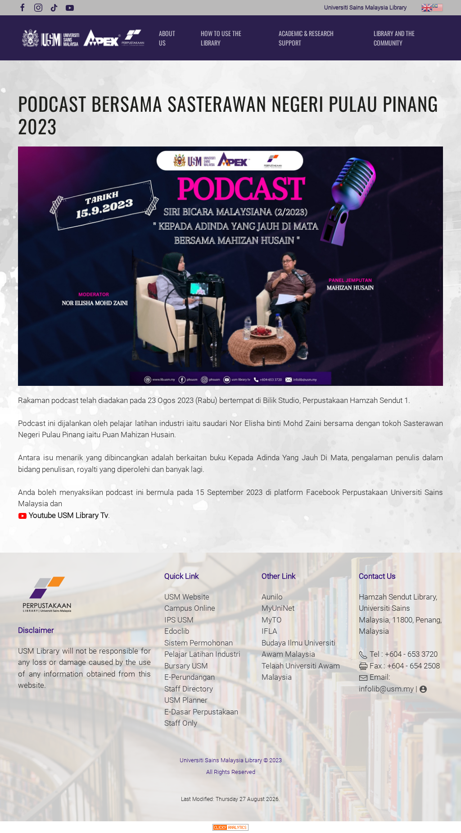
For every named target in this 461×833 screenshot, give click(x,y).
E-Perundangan (189, 677)
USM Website (186, 596)
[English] (426, 7)
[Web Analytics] (230, 826)
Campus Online (189, 608)
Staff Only (180, 723)
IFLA (269, 631)
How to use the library (221, 37)
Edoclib (176, 631)
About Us (167, 37)
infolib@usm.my (386, 688)
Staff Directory (188, 688)
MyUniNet (278, 608)
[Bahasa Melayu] (437, 7)
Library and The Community (394, 37)
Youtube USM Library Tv (67, 515)
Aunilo (272, 596)
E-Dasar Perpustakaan (201, 711)
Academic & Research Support (306, 37)
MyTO (272, 619)
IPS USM (179, 619)
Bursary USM (186, 665)
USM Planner (186, 700)
